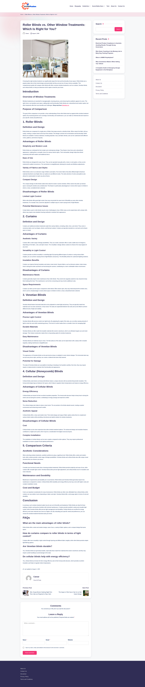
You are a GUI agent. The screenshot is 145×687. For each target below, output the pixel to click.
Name (25, 640)
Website (70, 640)
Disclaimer (99, 86)
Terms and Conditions (102, 93)
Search (99, 24)
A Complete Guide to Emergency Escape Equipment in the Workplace (108, 69)
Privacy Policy (100, 90)
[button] (37, 580)
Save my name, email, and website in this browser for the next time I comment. (44, 647)
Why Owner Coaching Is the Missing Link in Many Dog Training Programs (109, 52)
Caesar (36, 577)
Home (21, 14)
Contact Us (99, 83)
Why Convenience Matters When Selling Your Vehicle (108, 62)
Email (48, 640)
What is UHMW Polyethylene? (105, 57)
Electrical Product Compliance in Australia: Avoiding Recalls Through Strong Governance (109, 45)
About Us (98, 79)
